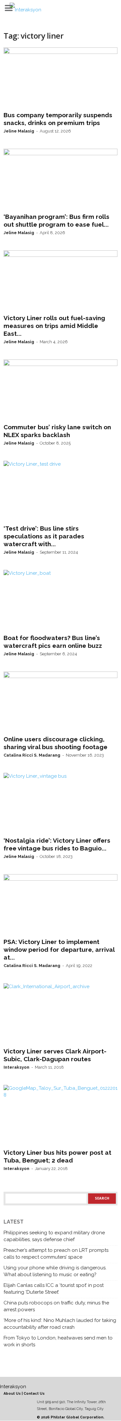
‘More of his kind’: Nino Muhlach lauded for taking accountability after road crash (60, 1323)
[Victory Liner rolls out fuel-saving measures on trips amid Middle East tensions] (60, 280)
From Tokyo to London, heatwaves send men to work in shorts (58, 1341)
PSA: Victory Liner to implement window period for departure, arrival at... (59, 949)
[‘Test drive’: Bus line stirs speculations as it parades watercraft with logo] (60, 491)
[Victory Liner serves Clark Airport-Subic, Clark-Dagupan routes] (60, 1013)
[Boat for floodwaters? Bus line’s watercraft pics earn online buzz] (60, 600)
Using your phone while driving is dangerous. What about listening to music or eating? (55, 1271)
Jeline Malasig (19, 131)
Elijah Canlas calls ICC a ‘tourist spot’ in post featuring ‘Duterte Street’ (54, 1288)
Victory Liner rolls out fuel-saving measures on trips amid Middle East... (54, 325)
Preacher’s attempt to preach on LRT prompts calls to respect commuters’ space (56, 1253)
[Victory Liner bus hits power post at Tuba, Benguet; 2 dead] (60, 1115)
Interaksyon (16, 1067)
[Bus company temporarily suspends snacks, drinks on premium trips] (60, 77)
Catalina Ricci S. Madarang (32, 755)
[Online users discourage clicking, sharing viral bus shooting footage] (60, 702)
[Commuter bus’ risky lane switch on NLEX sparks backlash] (60, 390)
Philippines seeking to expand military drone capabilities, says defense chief (54, 1236)
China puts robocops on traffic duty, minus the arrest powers (56, 1306)
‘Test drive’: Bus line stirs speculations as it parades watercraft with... (44, 536)
